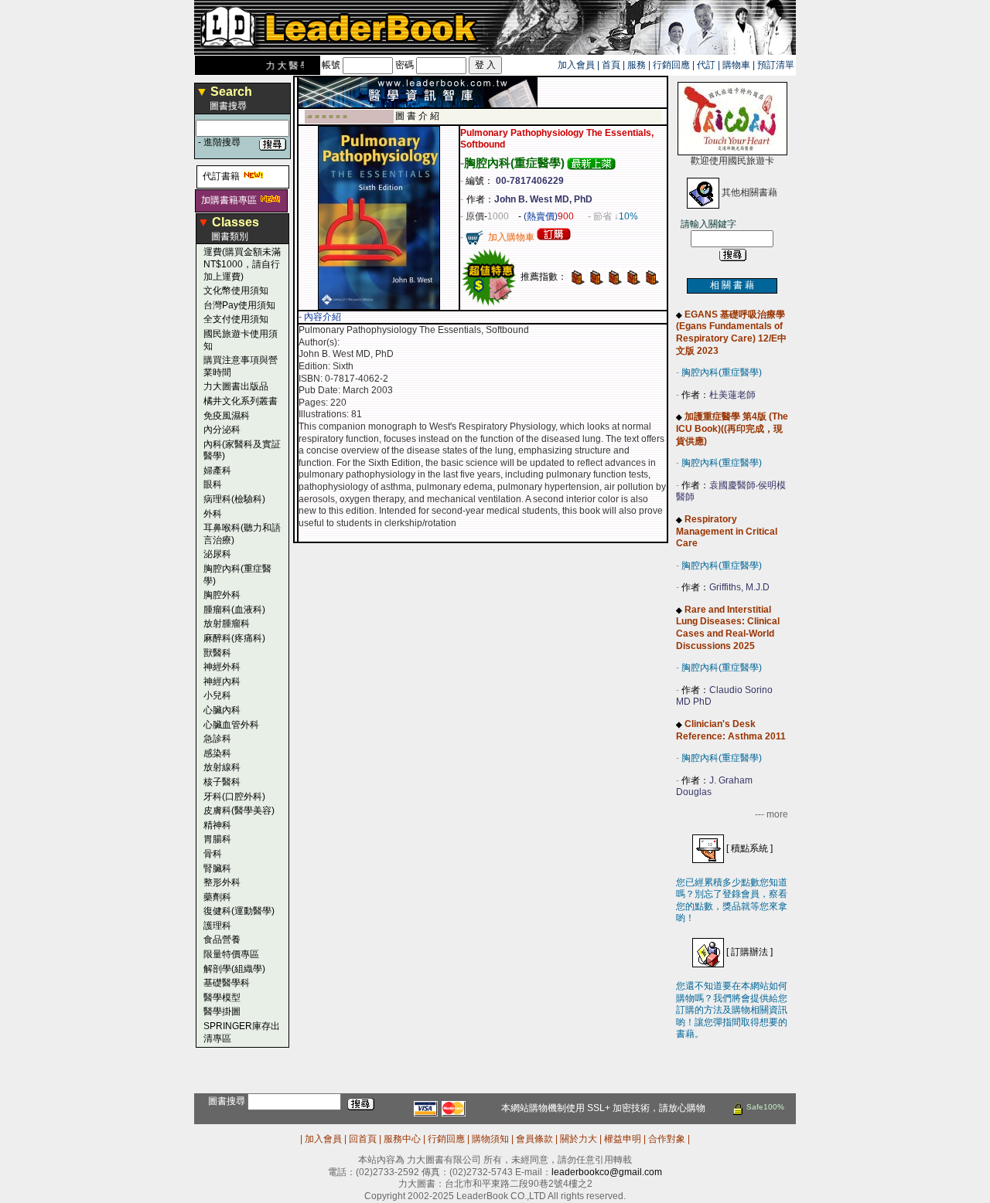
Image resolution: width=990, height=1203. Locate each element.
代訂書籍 (221, 176)
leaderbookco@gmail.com (606, 1172)
